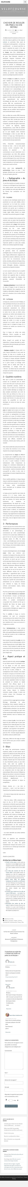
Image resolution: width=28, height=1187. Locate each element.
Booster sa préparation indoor (12, 1136)
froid (10, 263)
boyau (6, 920)
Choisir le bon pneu (11, 862)
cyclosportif (6, 922)
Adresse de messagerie (11, 1080)
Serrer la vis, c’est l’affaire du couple (13, 1169)
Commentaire (8, 1050)
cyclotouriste (13, 922)
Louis (18, 30)
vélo (22, 922)
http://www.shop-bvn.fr (11, 977)
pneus (19, 922)
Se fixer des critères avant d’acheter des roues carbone (14, 931)
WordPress (20, 1177)
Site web (7, 1087)
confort (20, 920)
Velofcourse (5, 2)
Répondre (7, 984)
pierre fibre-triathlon (14, 1015)
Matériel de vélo (9, 919)
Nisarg (14, 1178)
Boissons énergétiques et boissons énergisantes (14, 939)
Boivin (11, 962)
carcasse (10, 920)
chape (15, 920)
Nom (6, 1072)
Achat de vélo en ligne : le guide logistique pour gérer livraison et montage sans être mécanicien (12, 1165)
